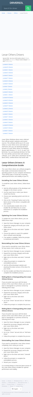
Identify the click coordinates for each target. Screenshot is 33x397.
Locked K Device (8, 92)
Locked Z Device (8, 133)
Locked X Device (8, 128)
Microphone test (22, 382)
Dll (25, 381)
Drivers (9, 381)
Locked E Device (8, 75)
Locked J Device (7, 89)
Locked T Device (8, 117)
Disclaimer (5, 386)
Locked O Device (8, 103)
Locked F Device (8, 78)
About (11, 386)
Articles (4, 382)
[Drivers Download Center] (16, 3)
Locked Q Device (8, 108)
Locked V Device (8, 122)
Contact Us (20, 384)
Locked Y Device (8, 131)
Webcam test (11, 382)
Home (3, 381)
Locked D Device (8, 73)
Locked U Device (8, 119)
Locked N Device (8, 100)
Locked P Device (8, 106)
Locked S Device (8, 114)
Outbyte (27, 58)
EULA (28, 60)
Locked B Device (8, 67)
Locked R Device (8, 111)
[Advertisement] (16, 31)
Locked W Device (8, 125)
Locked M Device (8, 97)
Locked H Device (8, 84)
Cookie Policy (19, 386)
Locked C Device (8, 70)
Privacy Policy (8, 61)
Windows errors (18, 381)
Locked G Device (8, 81)
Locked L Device (8, 95)
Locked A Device (8, 64)
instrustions (12, 60)
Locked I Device (7, 86)
